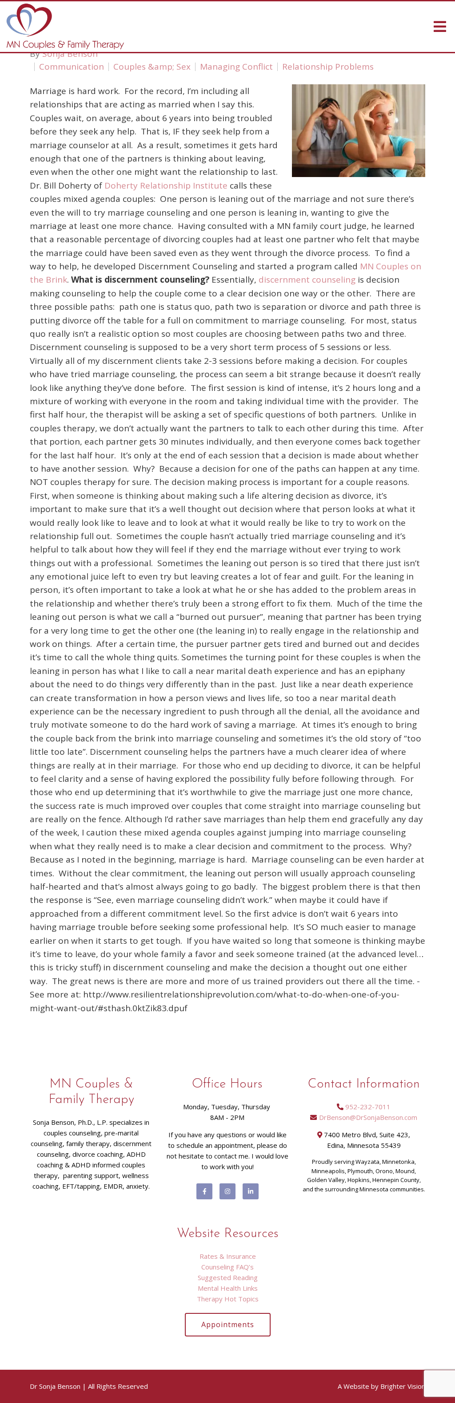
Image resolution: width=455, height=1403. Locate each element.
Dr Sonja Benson (55, 1386)
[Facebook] (204, 1191)
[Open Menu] (440, 27)
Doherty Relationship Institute (166, 185)
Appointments (227, 1324)
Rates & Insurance (228, 1256)
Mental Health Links (228, 1288)
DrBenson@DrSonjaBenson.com (368, 1117)
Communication (71, 67)
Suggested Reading (228, 1277)
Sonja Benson (70, 54)
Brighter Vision (402, 1386)
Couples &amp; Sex (152, 67)
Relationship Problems (328, 67)
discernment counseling (307, 279)
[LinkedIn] (251, 1191)
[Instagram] (227, 1191)
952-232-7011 (368, 1106)
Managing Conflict (236, 67)
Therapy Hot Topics (228, 1298)
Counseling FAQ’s (227, 1266)
